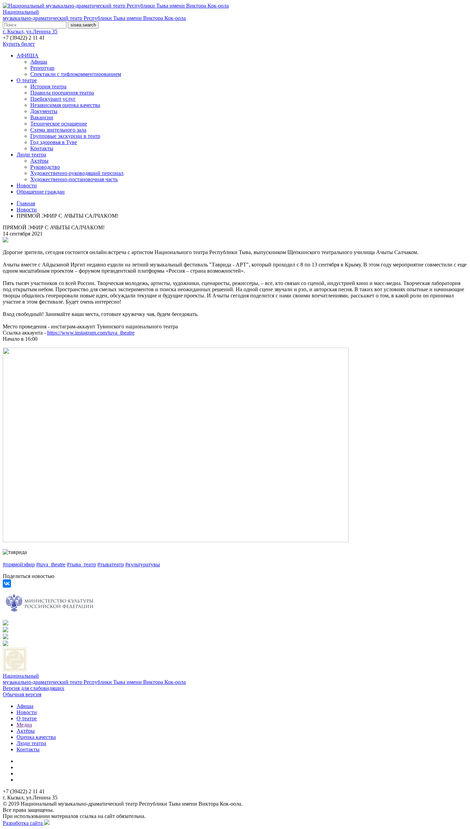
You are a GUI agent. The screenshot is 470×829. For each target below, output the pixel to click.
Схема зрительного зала (58, 130)
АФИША (28, 55)
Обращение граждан (41, 192)
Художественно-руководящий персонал (77, 173)
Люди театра (31, 154)
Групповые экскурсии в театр (65, 136)
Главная (26, 203)
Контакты (41, 148)
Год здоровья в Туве (53, 142)
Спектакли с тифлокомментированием (75, 74)
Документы (43, 111)
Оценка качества (36, 737)
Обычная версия (22, 694)
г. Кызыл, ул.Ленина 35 (30, 31)
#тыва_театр (81, 564)
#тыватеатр (110, 564)
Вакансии (41, 117)
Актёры (39, 161)
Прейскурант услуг (53, 99)
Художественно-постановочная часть (74, 179)
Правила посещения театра (62, 93)
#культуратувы (142, 564)
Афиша (38, 62)
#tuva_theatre (50, 564)
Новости (27, 185)
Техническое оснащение (58, 124)
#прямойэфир (19, 564)
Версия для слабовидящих (33, 688)
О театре (27, 80)
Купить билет (19, 44)
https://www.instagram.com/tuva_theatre (91, 333)
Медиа (24, 725)
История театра (48, 86)
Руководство (45, 167)
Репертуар (42, 68)
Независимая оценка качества (65, 105)
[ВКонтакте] (7, 583)
